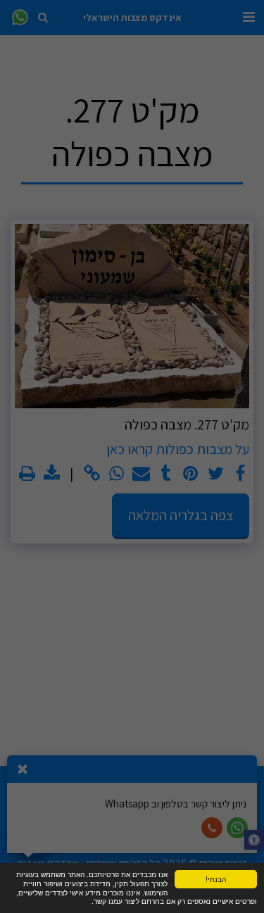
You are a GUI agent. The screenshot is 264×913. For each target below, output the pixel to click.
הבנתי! (216, 879)
